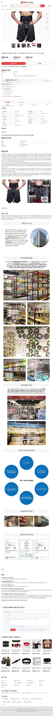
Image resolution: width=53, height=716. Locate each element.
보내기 (12, 629)
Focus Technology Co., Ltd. (28, 708)
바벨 (40, 682)
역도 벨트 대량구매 (27, 701)
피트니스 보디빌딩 (6, 701)
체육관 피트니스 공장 (15, 698)
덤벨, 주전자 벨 (4, 685)
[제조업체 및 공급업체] (26, 2)
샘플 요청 (24, 66)
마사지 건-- (3, 680)
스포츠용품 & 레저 (9, 9)
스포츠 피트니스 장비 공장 (36, 698)
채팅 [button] (40, 63)
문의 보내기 (13, 63)
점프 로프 (41, 685)
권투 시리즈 (16, 685)
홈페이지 (2, 9)
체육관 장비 (41, 680)
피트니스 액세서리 (17, 682)
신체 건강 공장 (25, 698)
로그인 (17, 96)
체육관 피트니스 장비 (16, 701)
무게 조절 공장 (5, 698)
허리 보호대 (21, 9)
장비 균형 (28, 685)
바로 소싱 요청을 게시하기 (40, 629)
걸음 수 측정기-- (17, 680)
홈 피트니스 (3, 682)
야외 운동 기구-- (29, 680)
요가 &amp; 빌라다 (30, 682)
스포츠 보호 (16, 9)
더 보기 (2, 704)
